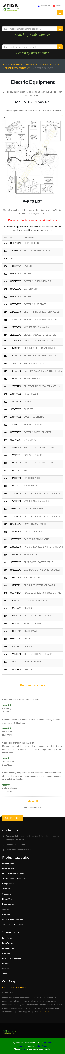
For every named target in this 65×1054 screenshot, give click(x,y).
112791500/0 (15, 319)
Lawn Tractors (8, 868)
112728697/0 (15, 312)
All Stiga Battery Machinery (13, 919)
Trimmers (6, 889)
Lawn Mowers (8, 863)
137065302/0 (15, 539)
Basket (58, 6)
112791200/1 (15, 424)
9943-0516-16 (15, 274)
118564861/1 (15, 348)
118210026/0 (15, 478)
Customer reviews (32, 685)
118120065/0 (15, 371)
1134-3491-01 (15, 394)
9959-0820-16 (15, 593)
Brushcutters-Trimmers (11, 958)
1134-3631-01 (15, 417)
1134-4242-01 (15, 631)
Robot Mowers (8, 904)
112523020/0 (15, 501)
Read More (44, 1012)
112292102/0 (15, 340)
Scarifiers (6, 909)
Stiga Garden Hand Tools (12, 924)
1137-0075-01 (15, 600)
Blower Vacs (7, 899)
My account (45, 6)
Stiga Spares (16, 64)
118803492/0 (15, 547)
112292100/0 (15, 379)
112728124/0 (15, 493)
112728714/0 (15, 251)
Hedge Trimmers (9, 884)
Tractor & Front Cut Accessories (15, 879)
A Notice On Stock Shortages (14, 987)
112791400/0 (15, 356)
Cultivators (6, 894)
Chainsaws (6, 914)
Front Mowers (31, 64)
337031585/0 (15, 524)
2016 (57, 64)
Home (5, 64)
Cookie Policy (41, 1046)
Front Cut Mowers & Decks (13, 873)
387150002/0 (15, 570)
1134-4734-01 (15, 486)
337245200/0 (15, 289)
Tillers (4, 974)
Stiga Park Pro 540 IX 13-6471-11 (18, 68)
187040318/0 (15, 258)
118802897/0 (15, 669)
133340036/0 (15, 409)
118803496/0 (15, 532)
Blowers (5, 963)
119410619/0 (15, 554)
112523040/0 (15, 327)
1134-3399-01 (15, 266)
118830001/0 (15, 577)
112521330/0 (15, 363)
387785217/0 (15, 639)
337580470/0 (15, 304)
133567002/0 (15, 509)
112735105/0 (15, 616)
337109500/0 (15, 281)
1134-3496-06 (15, 401)
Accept (23, 1049)
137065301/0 (15, 562)
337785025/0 (15, 432)
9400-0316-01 (15, 440)
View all (32, 801)
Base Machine (46, 64)
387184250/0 (15, 243)
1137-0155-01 (15, 608)
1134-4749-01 (15, 470)
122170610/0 (15, 335)
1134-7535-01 (15, 623)
